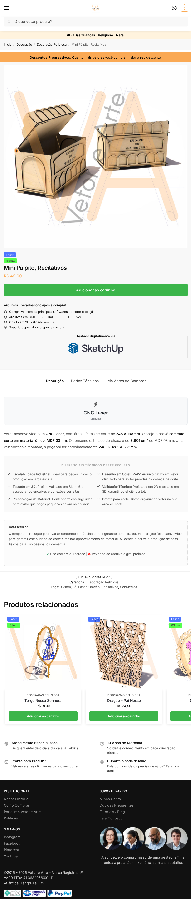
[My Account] (174, 8)
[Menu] (11, 8)
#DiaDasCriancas (81, 35)
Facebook (12, 843)
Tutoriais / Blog (112, 812)
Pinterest (11, 850)
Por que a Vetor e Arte (22, 812)
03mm (66, 587)
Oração (94, 587)
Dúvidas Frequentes (117, 805)
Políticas (11, 818)
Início (7, 44)
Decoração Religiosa (52, 44)
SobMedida (128, 587)
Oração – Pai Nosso (124, 700)
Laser (82, 587)
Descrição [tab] (55, 381)
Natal (120, 35)
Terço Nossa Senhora (43, 700)
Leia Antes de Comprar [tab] (126, 381)
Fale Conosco (111, 818)
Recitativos (110, 587)
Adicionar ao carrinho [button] (43, 716)
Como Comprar (16, 805)
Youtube (11, 856)
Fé (74, 587)
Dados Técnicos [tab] (85, 381)
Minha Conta (110, 799)
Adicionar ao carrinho (95, 290)
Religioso (105, 35)
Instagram (12, 837)
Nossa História (16, 799)
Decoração (24, 44)
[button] (184, 8)
